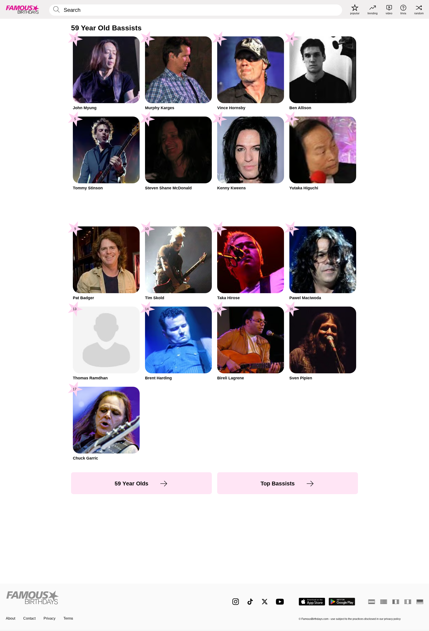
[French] (395, 602)
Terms (68, 618)
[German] (419, 602)
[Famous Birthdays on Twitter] (264, 601)
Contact (29, 618)
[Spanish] (371, 602)
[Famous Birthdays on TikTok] (250, 601)
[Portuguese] (383, 602)
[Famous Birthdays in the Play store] (342, 602)
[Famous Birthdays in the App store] (312, 602)
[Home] (109, 598)
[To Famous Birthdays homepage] (22, 9)
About (10, 618)
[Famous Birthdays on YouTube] (281, 602)
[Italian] (407, 602)
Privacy (49, 618)
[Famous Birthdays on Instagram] (235, 601)
